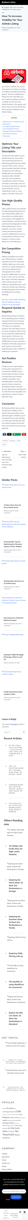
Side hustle (15, 1128)
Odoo (12, 1123)
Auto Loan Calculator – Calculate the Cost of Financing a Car (15, 750)
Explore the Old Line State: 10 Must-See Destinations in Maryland (15, 1018)
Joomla (4, 1120)
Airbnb (5, 441)
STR (3, 12)
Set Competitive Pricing (11, 129)
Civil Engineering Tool (9, 1111)
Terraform (11, 1131)
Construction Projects (11, 1114)
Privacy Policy (7, 1169)
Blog (15, 1108)
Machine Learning (12, 1120)
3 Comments (7, 552)
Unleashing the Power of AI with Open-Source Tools (15, 1088)
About (4, 1166)
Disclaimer (5, 1157)
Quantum (13, 1125)
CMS (18, 1111)
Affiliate (4, 1108)
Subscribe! (16, 1197)
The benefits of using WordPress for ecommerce (16, 984)
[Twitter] (20, 1212)
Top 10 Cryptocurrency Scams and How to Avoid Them (16, 770)
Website (17, 1135)
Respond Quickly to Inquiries (12, 131)
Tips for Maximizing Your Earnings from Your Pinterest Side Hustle (7, 459)
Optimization (16, 1123)
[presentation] (14, 493)
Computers (4, 1114)
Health (12, 1117)
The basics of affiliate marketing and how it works (15, 807)
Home (5, 1210)
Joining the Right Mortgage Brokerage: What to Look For (14, 657)
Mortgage (5, 1123)
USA (11, 1134)
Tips (4, 444)
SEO (18, 441)
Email (8, 1199)
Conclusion (6, 136)
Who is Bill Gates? (22, 454)
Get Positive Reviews (10, 134)
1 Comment (5, 30)
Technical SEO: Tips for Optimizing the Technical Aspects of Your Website (13, 544)
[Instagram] (24, 1212)
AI (7, 1108)
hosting (12, 441)
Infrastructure (22, 1117)
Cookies (4, 1154)
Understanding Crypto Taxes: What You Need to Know (16, 789)
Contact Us (6, 1163)
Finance (6, 1117)
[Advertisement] (14, 52)
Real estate (18, 1125)
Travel (5, 1134)
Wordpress (6, 1138)
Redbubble (4, 1128)
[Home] (2, 7)
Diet (17, 1114)
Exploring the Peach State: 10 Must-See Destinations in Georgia (16, 885)
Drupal (20, 1114)
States (5, 1131)
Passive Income (6, 1125)
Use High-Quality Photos (11, 126)
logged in (14, 724)
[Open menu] (24, 2)
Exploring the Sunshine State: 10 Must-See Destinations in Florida (16, 922)
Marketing (18, 1120)
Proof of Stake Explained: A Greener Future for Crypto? (15, 1061)
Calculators (6, 1213)
